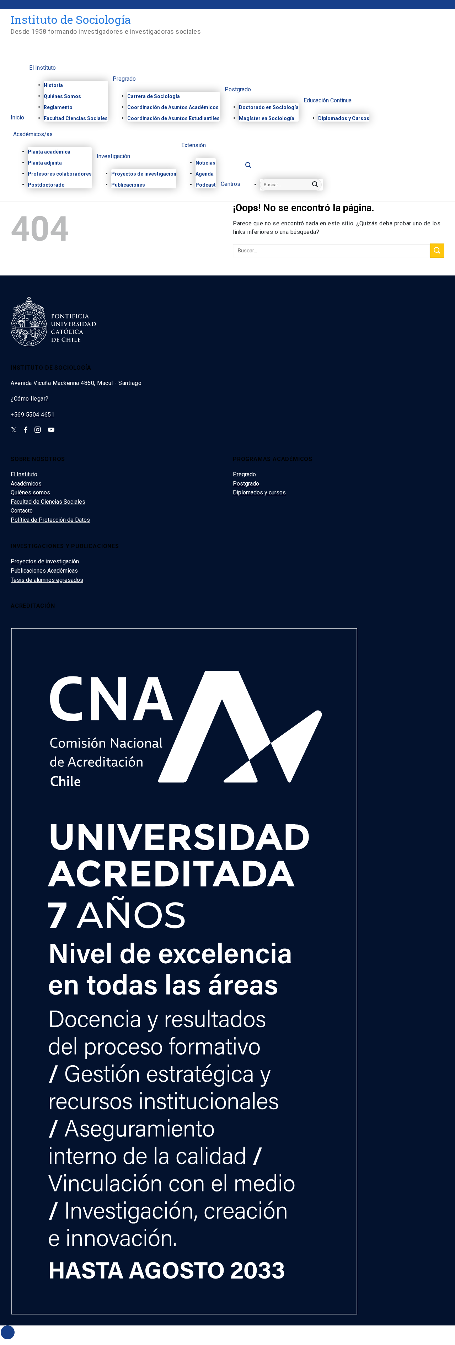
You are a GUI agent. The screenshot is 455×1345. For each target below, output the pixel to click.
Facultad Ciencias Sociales (76, 118)
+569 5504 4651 (32, 414)
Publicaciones (128, 185)
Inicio (17, 118)
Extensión (193, 146)
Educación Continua (328, 101)
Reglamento (58, 107)
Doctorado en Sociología (269, 107)
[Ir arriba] (8, 1332)
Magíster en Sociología (266, 118)
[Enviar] (315, 185)
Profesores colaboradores (60, 174)
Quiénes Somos (62, 96)
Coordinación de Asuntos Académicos (173, 107)
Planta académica (49, 152)
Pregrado (124, 79)
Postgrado (238, 90)
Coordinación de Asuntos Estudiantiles (173, 118)
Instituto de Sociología (71, 19)
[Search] (248, 167)
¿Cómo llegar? (30, 398)
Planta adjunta (45, 163)
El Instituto (42, 68)
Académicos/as (33, 135)
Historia (53, 85)
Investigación (113, 157)
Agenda (205, 174)
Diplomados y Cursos (343, 118)
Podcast (206, 185)
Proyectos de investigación (143, 174)
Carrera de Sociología (153, 96)
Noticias (205, 163)
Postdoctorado (46, 185)
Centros (230, 184)
